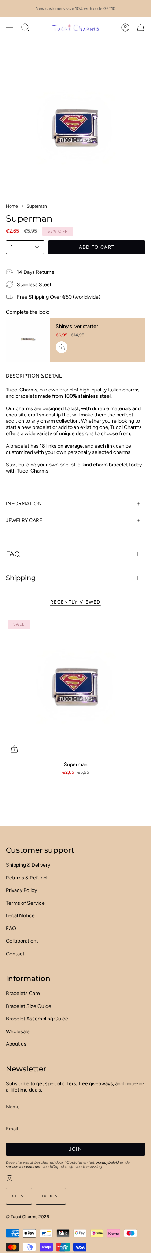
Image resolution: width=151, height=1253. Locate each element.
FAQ (13, 554)
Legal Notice (20, 916)
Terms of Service (25, 903)
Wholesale (18, 1031)
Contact (15, 954)
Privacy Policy (21, 890)
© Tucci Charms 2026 (27, 1216)
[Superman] (75, 687)
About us (16, 1044)
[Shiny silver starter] (28, 340)
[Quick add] (14, 748)
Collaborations (22, 941)
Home (12, 206)
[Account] (125, 28)
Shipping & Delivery (28, 865)
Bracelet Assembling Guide (37, 1019)
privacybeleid (107, 1162)
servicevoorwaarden (23, 1166)
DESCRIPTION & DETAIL (34, 376)
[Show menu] (9, 28)
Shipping (21, 577)
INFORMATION (24, 503)
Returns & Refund (26, 878)
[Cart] (140, 28)
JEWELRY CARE (24, 520)
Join (75, 1149)
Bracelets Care (23, 993)
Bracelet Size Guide (28, 1006)
